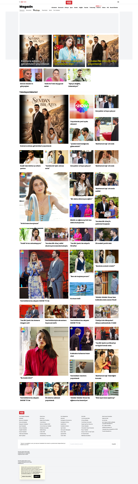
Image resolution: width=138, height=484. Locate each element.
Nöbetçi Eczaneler (44, 428)
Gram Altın (63, 431)
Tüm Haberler (56, 10)
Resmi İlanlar (114, 7)
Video (104, 7)
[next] (117, 50)
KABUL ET (36, 476)
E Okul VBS (42, 431)
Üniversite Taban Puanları (87, 428)
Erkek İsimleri (105, 418)
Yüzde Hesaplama (106, 431)
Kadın (76, 7)
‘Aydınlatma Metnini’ (26, 473)
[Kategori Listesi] (118, 2)
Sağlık (81, 7)
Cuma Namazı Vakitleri (45, 426)
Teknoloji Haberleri (23, 433)
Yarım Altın (63, 435)
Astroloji (63, 418)
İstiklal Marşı (43, 430)
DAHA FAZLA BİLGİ (26, 476)
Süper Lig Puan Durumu (87, 424)
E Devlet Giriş (43, 433)
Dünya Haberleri (23, 428)
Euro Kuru (42, 418)
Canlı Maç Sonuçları (86, 422)
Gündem (54, 7)
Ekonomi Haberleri (23, 420)
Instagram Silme (65, 422)
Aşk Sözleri (63, 428)
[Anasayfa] (21, 412)
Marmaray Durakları (107, 416)
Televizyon (22, 10)
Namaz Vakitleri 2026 (45, 424)
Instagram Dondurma (66, 420)
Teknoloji (92, 7)
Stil (108, 7)
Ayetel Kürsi (63, 424)
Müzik (50, 10)
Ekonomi (60, 7)
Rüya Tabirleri (84, 430)
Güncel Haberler (23, 422)
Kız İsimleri (104, 420)
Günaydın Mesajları (65, 430)
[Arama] (20, 2)
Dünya (67, 7)
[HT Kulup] (36, 10)
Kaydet (114, 444)
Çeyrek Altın (63, 433)
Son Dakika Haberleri (24, 416)
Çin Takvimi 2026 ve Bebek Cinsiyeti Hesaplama (108, 422)
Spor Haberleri (22, 426)
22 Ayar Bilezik (84, 420)
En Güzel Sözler (85, 433)
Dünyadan (28, 10)
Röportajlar (44, 10)
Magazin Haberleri (23, 424)
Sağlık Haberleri (23, 430)
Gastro (98, 7)
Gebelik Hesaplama (107, 427)
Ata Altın (83, 416)
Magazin (26, 7)
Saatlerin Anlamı (65, 426)
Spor (71, 7)
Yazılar (86, 7)
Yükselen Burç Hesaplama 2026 (110, 429)
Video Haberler (84, 426)
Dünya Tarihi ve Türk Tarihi (87, 431)
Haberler (21, 418)
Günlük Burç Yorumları (45, 435)
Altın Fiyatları (22, 435)
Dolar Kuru (42, 416)
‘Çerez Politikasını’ (36, 472)
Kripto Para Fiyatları (44, 420)
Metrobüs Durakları (85, 435)
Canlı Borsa (43, 422)
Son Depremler (64, 416)
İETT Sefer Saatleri (106, 425)
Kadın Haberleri (23, 431)
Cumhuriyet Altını (85, 418)
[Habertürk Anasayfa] (69, 2)
